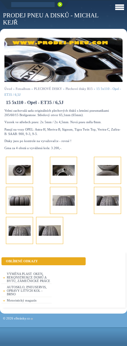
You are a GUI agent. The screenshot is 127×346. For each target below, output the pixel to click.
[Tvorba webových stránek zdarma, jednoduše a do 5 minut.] (32, 318)
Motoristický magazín (22, 300)
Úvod (8, 88)
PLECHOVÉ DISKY (48, 88)
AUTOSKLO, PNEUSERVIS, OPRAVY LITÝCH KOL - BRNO (27, 290)
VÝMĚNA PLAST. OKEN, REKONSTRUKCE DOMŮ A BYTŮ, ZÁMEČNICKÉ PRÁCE (28, 277)
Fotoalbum (23, 88)
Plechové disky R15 (79, 88)
